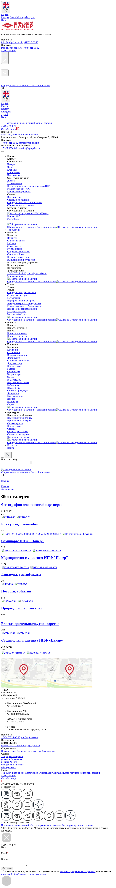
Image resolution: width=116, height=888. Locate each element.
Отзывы (43, 773)
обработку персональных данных (77, 871)
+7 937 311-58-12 (30, 48)
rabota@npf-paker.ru (37, 273)
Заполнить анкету (16, 276)
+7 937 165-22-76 (10, 745)
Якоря (13, 751)
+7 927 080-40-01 (10, 148)
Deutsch (14, 17)
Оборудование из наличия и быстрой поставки (29, 123)
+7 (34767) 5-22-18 (16, 273)
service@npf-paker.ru (29, 148)
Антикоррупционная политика (77, 825)
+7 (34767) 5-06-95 (28, 42)
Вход (3, 20)
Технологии (7, 773)
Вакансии (19, 773)
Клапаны (21, 751)
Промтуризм (31, 773)
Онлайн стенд (8, 129)
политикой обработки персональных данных (24, 874)
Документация (55, 773)
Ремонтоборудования (12, 766)
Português (23, 17)
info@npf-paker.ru (10, 42)
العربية (31, 17)
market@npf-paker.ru (11, 48)
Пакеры (5, 751)
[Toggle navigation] (2, 151)
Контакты (85, 773)
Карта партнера (71, 773)
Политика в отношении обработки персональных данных (31, 825)
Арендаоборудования (9, 763)
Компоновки (48, 751)
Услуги (4, 756)
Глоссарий (95, 773)
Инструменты (34, 751)
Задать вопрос (8, 50)
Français (5, 17)
